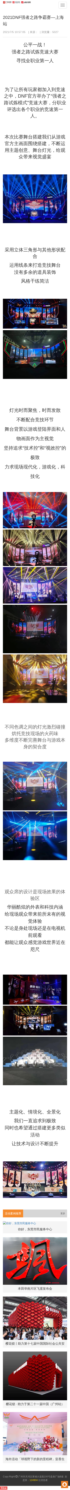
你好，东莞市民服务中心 (35, 1229)
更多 (62, 1213)
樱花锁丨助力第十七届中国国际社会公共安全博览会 (35, 1345)
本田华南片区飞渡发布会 (35, 1288)
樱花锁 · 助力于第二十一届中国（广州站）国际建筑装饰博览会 (35, 1405)
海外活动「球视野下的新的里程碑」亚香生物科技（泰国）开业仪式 (35, 1460)
